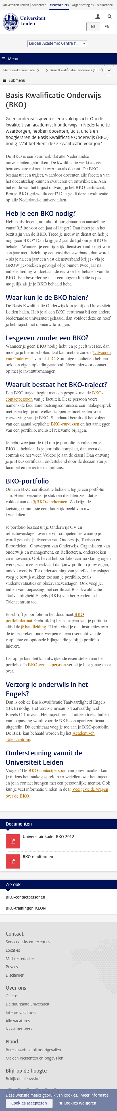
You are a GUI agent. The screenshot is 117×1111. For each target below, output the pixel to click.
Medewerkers (59, 5)
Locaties (13, 950)
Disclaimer (15, 975)
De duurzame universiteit (27, 1004)
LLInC (48, 358)
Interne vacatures (21, 1012)
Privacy (12, 967)
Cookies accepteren (29, 1103)
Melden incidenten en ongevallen (34, 1058)
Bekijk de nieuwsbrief (24, 1079)
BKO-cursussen (65, 424)
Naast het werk (19, 1029)
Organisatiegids (83, 5)
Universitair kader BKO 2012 (48, 836)
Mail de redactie (20, 958)
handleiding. (36, 626)
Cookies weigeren (80, 1103)
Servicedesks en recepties (28, 942)
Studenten (39, 5)
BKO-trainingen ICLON (26, 908)
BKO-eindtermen (51, 501)
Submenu (17, 80)
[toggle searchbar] (109, 16)
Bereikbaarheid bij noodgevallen (33, 1050)
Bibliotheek (105, 5)
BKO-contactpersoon (47, 664)
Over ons (13, 996)
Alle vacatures (18, 1021)
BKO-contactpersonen (25, 897)
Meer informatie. (95, 1095)
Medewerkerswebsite (19, 70)
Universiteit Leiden (16, 5)
